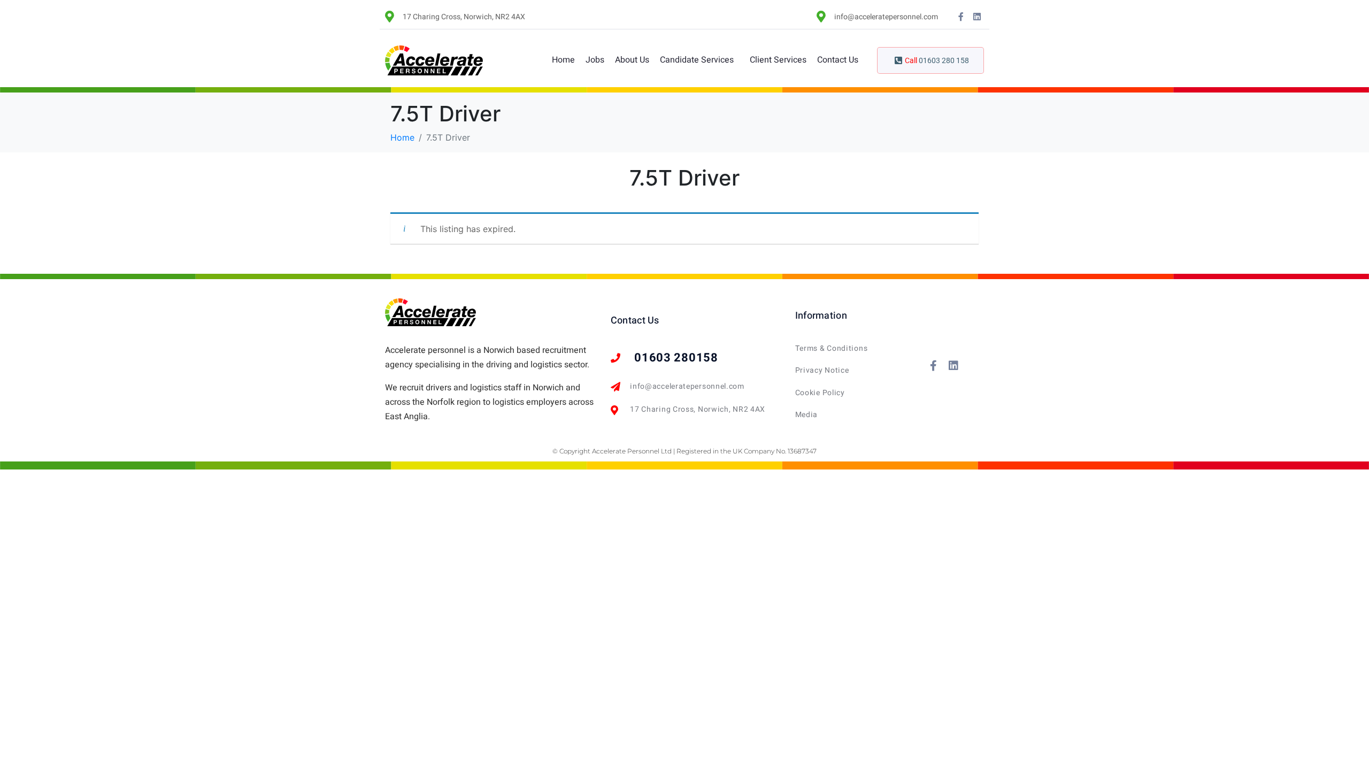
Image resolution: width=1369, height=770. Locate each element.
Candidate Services (697, 59)
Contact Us (837, 59)
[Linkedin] (977, 17)
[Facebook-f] (961, 17)
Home (563, 59)
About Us (632, 59)
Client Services (778, 59)
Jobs (595, 59)
